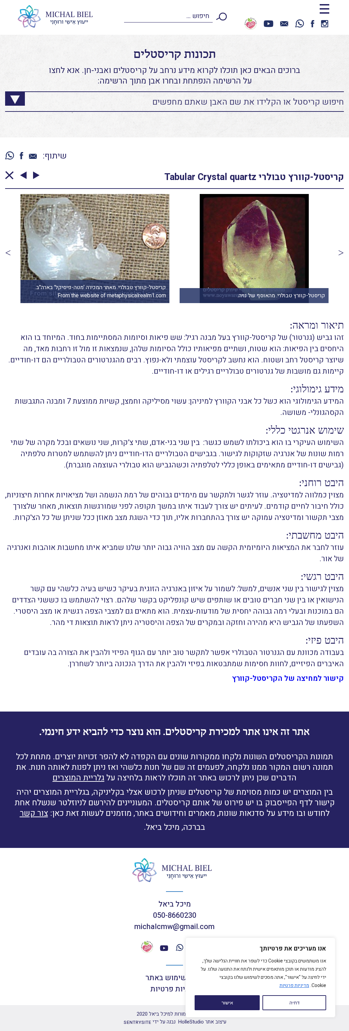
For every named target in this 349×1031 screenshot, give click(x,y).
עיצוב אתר (202, 1022)
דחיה (294, 1002)
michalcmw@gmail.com (174, 926)
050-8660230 (174, 915)
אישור (227, 1002)
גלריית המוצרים (78, 778)
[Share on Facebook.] (21, 156)
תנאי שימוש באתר (174, 977)
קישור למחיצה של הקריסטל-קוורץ (288, 678)
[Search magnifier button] (10, 97)
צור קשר (34, 813)
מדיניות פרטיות (294, 985)
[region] (260, 977)
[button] (8, 253)
